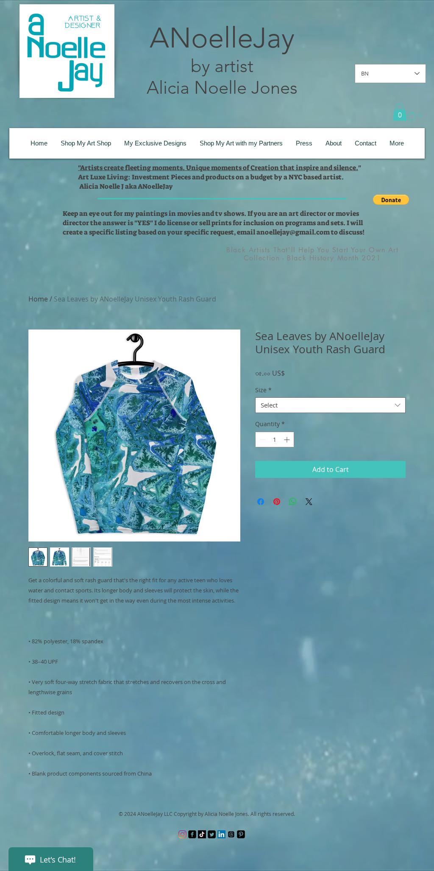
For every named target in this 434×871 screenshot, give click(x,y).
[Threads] (231, 834)
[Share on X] (309, 502)
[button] (399, 112)
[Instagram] (182, 834)
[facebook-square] (192, 834)
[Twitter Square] (212, 834)
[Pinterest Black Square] (241, 834)
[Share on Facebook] (261, 502)
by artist (222, 66)
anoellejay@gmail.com (293, 232)
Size (263, 390)
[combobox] (330, 405)
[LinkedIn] (221, 834)
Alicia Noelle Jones (222, 87)
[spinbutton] (274, 439)
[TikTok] (202, 834)
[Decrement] (261, 439)
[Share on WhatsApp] (293, 502)
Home (38, 299)
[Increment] (287, 439)
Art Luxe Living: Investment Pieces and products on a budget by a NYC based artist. (211, 177)
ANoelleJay (222, 38)
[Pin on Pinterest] (277, 502)
